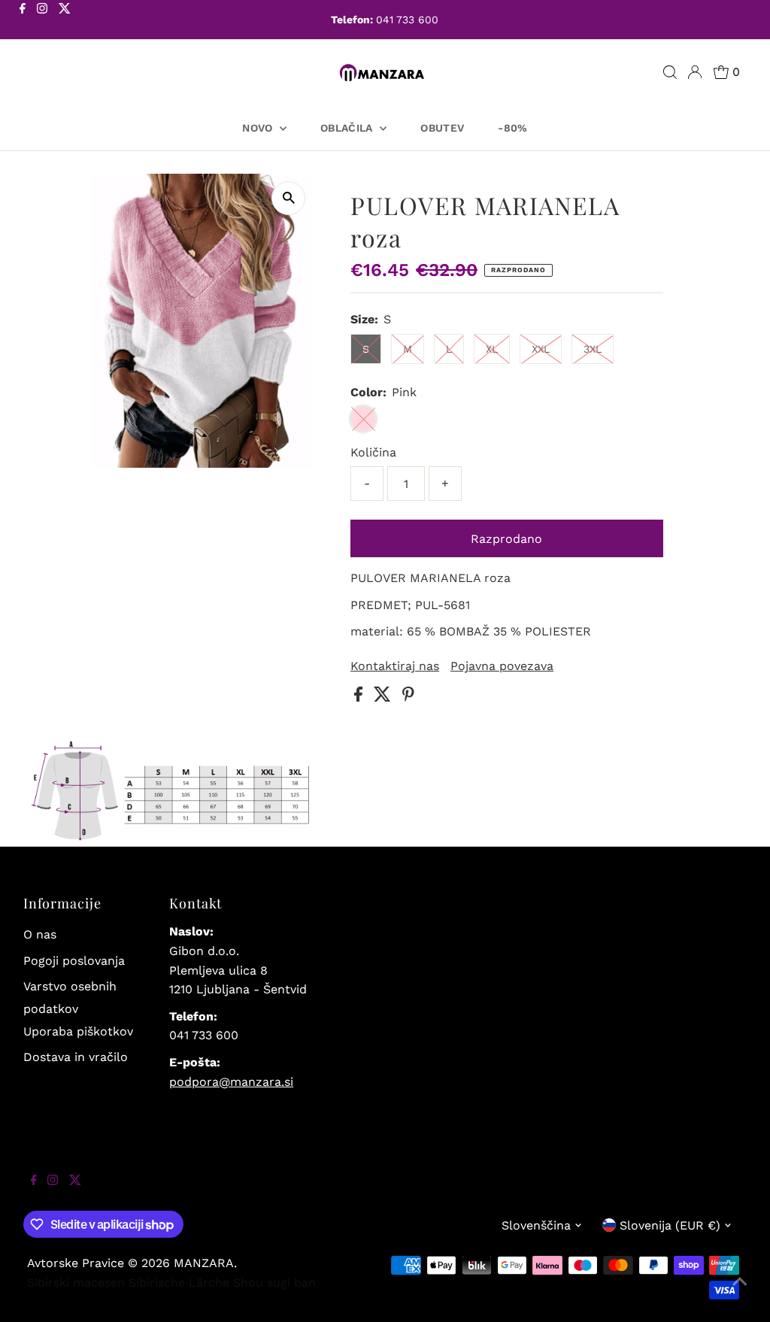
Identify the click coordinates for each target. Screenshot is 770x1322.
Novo (259, 128)
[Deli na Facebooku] (360, 697)
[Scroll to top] (740, 1292)
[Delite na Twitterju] (384, 697)
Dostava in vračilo (75, 1057)
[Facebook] (22, 21)
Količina (373, 452)
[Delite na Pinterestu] (408, 697)
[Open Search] (670, 72)
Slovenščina (536, 1225)
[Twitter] (64, 21)
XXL (541, 349)
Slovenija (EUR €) (670, 1225)
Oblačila (348, 128)
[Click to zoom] (288, 198)
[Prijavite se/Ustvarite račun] (695, 72)
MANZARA (204, 1263)
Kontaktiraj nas (394, 666)
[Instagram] (42, 21)
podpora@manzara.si (231, 1082)
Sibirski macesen (76, 1282)
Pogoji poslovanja (74, 961)
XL (492, 349)
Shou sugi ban (274, 1282)
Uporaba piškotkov (78, 1031)
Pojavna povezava (501, 666)
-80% (512, 128)
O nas (39, 934)
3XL (593, 349)
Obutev (442, 128)
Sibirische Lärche (179, 1282)
